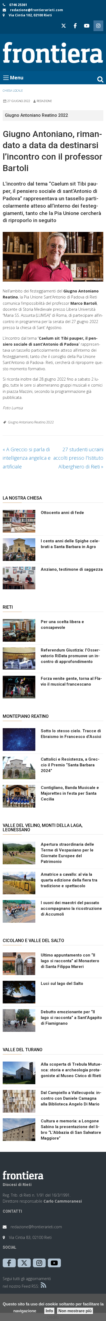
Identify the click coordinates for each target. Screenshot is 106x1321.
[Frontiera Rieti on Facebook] (75, 26)
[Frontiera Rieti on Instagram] (98, 25)
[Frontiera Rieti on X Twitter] (63, 26)
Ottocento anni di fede (62, 512)
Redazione (44, 101)
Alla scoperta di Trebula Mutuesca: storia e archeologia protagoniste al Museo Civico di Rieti (71, 1070)
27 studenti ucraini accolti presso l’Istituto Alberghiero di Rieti (78, 458)
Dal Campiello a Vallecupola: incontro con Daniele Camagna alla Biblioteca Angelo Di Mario (71, 1098)
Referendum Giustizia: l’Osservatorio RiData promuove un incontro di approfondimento (70, 656)
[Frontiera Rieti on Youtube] (87, 26)
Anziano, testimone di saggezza (72, 569)
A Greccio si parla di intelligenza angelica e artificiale (27, 458)
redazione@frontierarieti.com (36, 10)
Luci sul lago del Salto (62, 983)
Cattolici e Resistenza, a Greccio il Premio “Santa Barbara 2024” (70, 765)
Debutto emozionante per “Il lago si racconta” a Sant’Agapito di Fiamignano (71, 1017)
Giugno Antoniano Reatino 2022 (31, 422)
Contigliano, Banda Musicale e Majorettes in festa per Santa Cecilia (70, 793)
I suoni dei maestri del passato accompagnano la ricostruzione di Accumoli (71, 908)
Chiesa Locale (13, 90)
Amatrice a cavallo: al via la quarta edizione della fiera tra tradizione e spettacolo (69, 880)
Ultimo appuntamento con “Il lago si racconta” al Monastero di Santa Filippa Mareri (70, 961)
